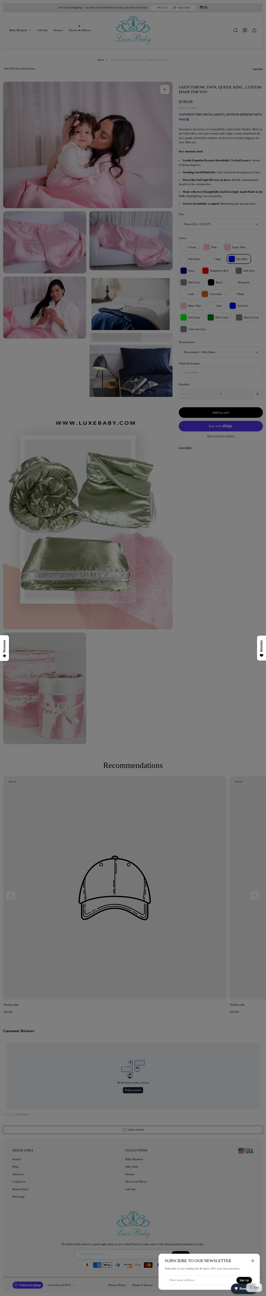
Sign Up (244, 1280)
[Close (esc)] (253, 1261)
